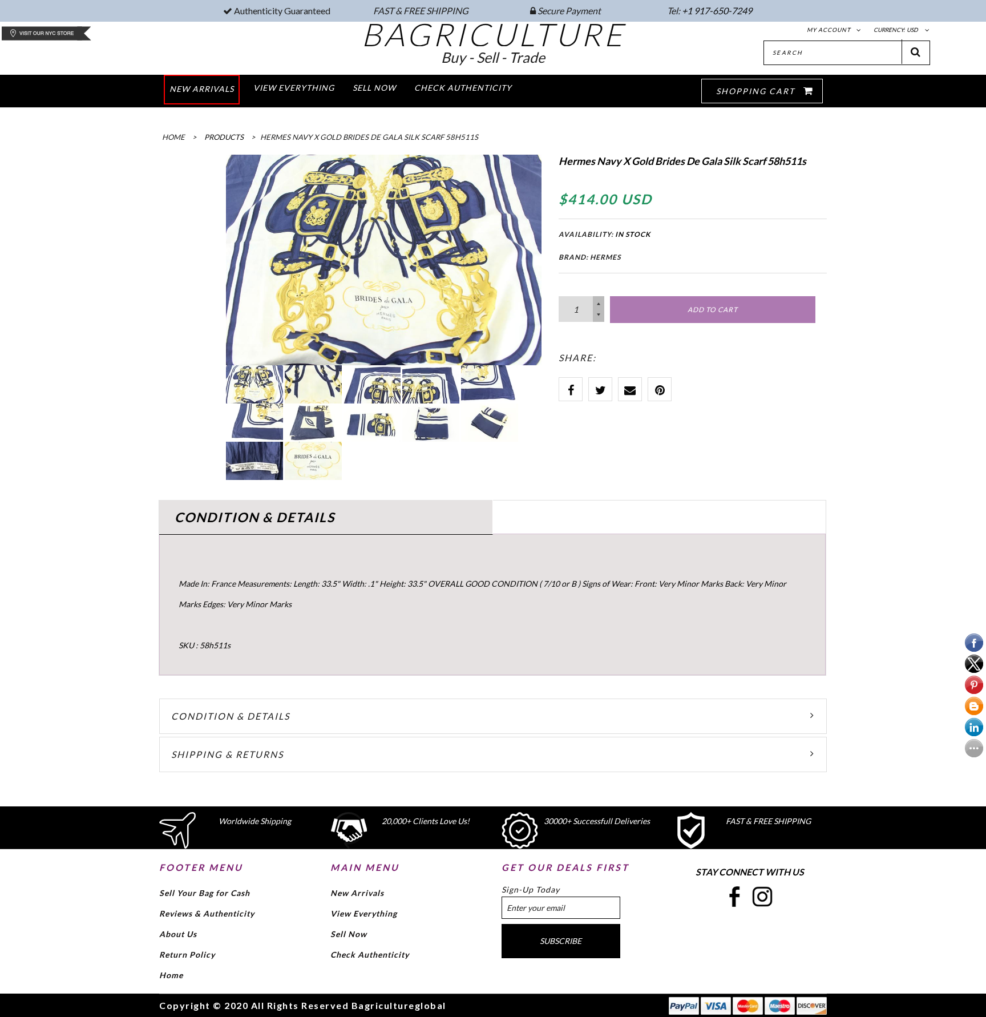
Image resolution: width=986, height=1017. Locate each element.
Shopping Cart (757, 91)
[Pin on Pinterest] (660, 389)
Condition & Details (230, 716)
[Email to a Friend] (630, 389)
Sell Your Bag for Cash (204, 893)
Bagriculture (493, 34)
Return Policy (187, 954)
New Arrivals (357, 893)
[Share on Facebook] (571, 389)
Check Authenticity (369, 954)
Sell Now (348, 934)
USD (912, 29)
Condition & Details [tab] (255, 517)
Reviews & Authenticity (206, 913)
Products (224, 137)
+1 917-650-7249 (717, 10)
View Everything (363, 913)
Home (171, 975)
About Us (178, 934)
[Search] (916, 51)
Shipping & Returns (227, 754)
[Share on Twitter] (600, 389)
